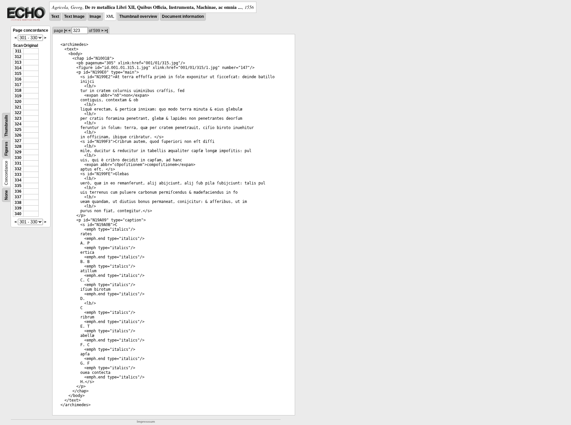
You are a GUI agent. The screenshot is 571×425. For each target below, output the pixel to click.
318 (18, 90)
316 (18, 79)
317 (18, 84)
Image (95, 16)
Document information (183, 16)
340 (18, 214)
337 (18, 197)
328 (18, 146)
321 (18, 107)
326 (18, 135)
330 (18, 157)
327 (18, 141)
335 (18, 185)
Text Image (74, 16)
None (6, 195)
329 (18, 152)
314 (18, 68)
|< (65, 30)
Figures (6, 149)
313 (18, 62)
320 (18, 101)
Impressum (146, 421)
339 (18, 208)
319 (18, 96)
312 (18, 56)
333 (18, 174)
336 (18, 191)
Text (55, 16)
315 (18, 73)
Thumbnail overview (138, 16)
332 (18, 169)
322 (18, 113)
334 (18, 180)
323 (18, 118)
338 (18, 202)
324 (18, 124)
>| (106, 30)
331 (18, 163)
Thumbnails (6, 126)
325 (18, 129)
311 (18, 51)
